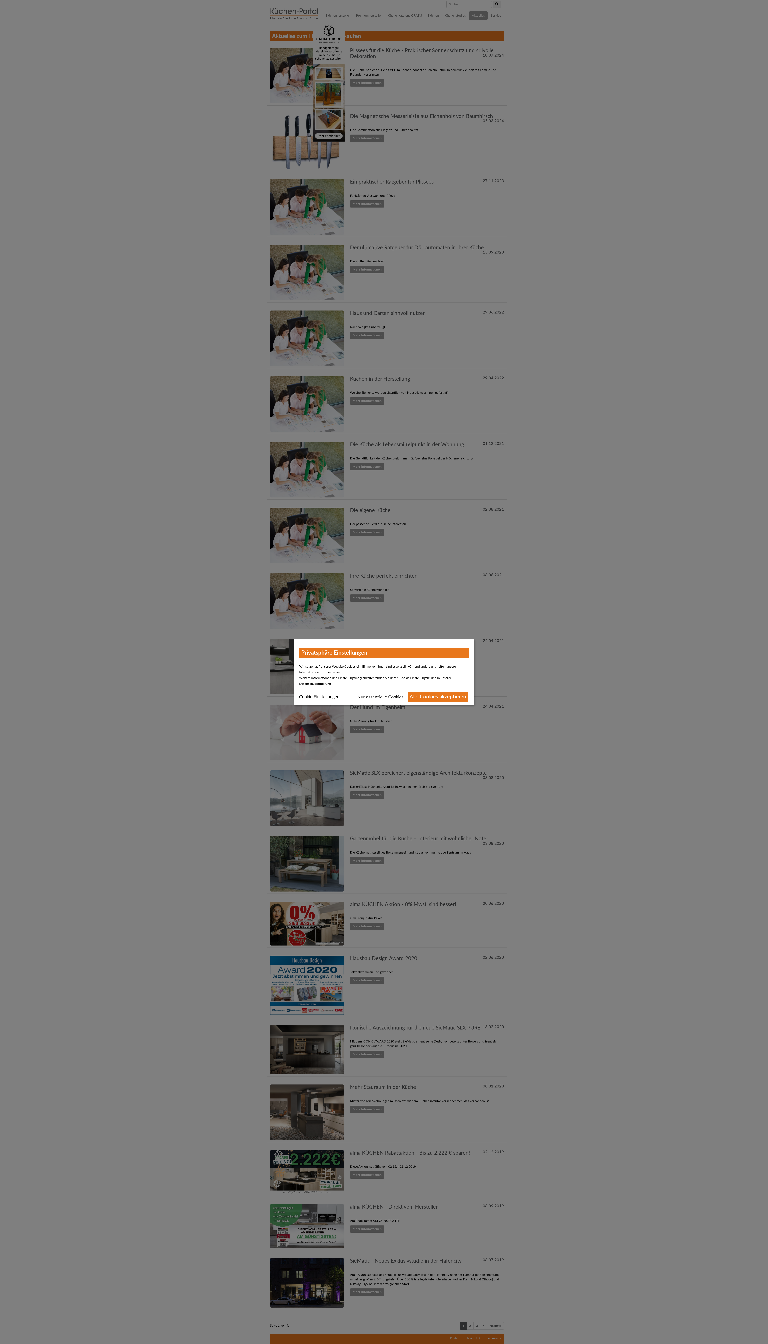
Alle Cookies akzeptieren (438, 696)
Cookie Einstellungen (319, 697)
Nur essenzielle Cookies (380, 697)
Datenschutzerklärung (315, 683)
